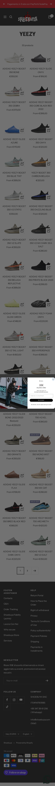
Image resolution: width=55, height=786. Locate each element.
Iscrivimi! (41, 400)
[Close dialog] (53, 379)
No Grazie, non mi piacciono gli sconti (41, 404)
